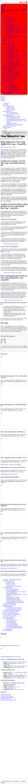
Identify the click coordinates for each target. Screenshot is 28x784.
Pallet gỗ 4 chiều (10, 20)
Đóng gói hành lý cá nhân (13, 60)
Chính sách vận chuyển (6, 696)
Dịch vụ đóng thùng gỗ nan (13, 25)
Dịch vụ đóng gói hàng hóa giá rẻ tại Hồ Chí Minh (13, 571)
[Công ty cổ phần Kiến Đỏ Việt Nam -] (3, 8)
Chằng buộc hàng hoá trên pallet (14, 72)
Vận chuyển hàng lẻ (11, 86)
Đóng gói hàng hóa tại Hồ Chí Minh (10, 477)
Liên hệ (5, 40)
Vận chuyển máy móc (12, 83)
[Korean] (24, 2)
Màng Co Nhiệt (7, 39)
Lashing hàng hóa (8, 70)
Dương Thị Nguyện (8, 336)
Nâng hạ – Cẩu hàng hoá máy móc (12, 74)
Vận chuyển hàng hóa (9, 82)
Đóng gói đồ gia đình (12, 35)
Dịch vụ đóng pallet (8, 17)
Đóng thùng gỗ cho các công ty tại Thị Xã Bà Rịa (13, 467)
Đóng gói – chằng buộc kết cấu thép (12, 43)
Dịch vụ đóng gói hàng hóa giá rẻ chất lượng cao (13, 431)
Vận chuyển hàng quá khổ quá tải (14, 91)
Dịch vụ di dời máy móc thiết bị (11, 75)
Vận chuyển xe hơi (11, 84)
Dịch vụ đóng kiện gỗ (12, 24)
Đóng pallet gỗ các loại (9, 44)
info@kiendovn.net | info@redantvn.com (17, 666)
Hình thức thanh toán (6, 698)
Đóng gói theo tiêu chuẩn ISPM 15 (15, 36)
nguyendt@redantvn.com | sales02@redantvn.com (12, 687)
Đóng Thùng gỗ (4, 147)
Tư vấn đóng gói (7, 92)
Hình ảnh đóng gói (8, 94)
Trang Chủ (6, 15)
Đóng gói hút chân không (10, 38)
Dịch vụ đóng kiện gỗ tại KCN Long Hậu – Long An (14, 457)
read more (20, 410)
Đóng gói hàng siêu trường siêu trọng (15, 66)
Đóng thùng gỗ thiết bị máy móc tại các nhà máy (11, 656)
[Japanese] (23, 2)
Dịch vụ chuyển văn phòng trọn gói (12, 78)
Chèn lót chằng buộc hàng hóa (14, 71)
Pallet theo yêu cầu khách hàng (14, 49)
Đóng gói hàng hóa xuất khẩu (14, 28)
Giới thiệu (6, 16)
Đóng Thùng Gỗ (7, 23)
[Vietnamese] (21, 2)
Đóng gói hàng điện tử (12, 53)
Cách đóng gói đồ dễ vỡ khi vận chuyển (16, 31)
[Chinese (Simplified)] (26, 2)
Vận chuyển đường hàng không (14, 90)
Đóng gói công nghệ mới (9, 68)
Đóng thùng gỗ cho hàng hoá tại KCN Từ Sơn (10, 645)
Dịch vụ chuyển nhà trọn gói (10, 76)
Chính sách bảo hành (6, 694)
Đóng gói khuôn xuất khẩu (13, 62)
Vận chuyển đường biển (12, 88)
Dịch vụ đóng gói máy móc (13, 29)
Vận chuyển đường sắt (12, 87)
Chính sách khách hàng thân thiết (8, 700)
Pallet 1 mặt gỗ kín (11, 21)
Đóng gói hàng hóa (8, 27)
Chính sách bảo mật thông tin (7, 697)
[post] (4, 642)
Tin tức (10, 147)
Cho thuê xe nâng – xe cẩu (10, 79)
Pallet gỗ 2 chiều (10, 19)
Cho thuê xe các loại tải (9, 80)
